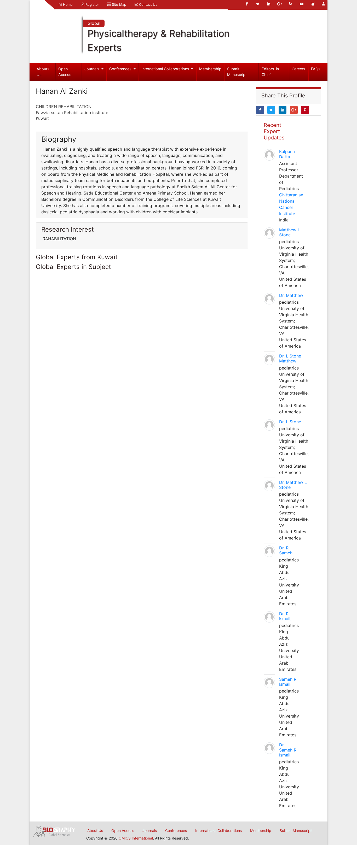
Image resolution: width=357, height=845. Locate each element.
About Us (95, 830)
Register (91, 4)
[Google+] (280, 4)
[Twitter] (258, 4)
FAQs (315, 69)
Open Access (64, 72)
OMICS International (136, 838)
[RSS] (291, 4)
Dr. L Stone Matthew (290, 358)
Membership (210, 69)
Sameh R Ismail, (287, 682)
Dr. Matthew (291, 295)
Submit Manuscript (237, 72)
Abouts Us (43, 72)
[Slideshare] (312, 4)
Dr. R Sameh (285, 550)
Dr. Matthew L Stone (293, 485)
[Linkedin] (269, 4)
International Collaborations (165, 69)
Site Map (118, 4)
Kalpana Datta (287, 154)
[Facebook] (247, 4)
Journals (92, 69)
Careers (298, 69)
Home (67, 4)
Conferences (121, 69)
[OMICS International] (54, 831)
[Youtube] (302, 4)
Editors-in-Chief (271, 72)
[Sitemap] (323, 4)
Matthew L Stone (289, 232)
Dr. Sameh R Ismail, (287, 749)
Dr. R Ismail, (285, 616)
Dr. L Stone (290, 421)
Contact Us (147, 4)
